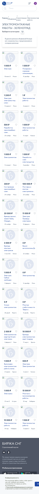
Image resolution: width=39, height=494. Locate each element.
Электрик (7, 69)
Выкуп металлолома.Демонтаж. (29, 247)
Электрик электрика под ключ (9, 100)
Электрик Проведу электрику (27, 218)
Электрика (8, 394)
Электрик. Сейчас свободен (8, 278)
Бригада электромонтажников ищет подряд (29, 337)
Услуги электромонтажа (10, 306)
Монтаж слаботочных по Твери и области (29, 307)
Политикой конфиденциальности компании (19, 487)
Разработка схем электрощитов (28, 159)
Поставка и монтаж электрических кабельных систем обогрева (28, 189)
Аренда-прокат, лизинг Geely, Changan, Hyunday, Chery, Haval (10, 218)
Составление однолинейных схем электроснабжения (10, 189)
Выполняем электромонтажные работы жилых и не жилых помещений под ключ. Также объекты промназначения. (10, 366)
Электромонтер (29, 276)
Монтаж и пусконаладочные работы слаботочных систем (29, 396)
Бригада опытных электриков (8, 248)
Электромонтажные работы (29, 99)
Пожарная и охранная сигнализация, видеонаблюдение (29, 71)
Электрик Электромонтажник (29, 365)
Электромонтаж (10, 157)
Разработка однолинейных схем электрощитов (9, 130)
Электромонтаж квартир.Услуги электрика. (10, 337)
